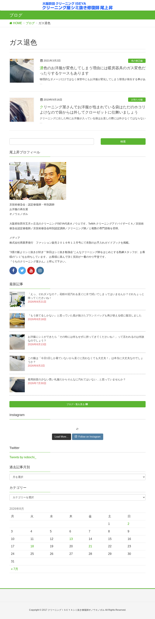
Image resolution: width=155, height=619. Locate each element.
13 (71, 539)
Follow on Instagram (89, 436)
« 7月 (14, 569)
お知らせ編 (137, 99)
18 (32, 546)
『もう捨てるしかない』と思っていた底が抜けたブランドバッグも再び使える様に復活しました (85, 315)
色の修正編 (137, 60)
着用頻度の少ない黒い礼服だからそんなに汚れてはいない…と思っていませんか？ (77, 379)
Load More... (61, 436)
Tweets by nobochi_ (22, 457)
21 (90, 546)
